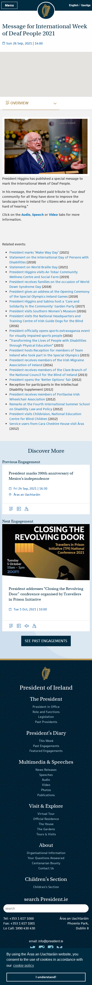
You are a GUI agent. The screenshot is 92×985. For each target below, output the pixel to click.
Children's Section (46, 887)
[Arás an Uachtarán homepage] (46, 673)
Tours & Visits (46, 834)
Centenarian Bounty (46, 863)
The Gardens (46, 829)
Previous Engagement (21, 462)
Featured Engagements (46, 751)
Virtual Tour (46, 814)
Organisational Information (46, 853)
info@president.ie (50, 941)
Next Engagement (17, 521)
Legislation (46, 717)
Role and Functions (46, 712)
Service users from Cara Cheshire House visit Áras (46, 424)
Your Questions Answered (46, 858)
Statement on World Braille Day (33, 267)
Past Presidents (46, 722)
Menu (9, 5)
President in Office (46, 707)
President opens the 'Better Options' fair (40, 379)
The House (46, 824)
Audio (46, 780)
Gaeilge (86, 5)
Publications (46, 795)
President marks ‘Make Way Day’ (34, 252)
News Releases (46, 770)
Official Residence (46, 819)
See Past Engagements (46, 640)
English (73, 5)
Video (46, 785)
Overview (17, 103)
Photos (46, 790)
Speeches (46, 775)
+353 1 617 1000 (21, 918)
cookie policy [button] (23, 965)
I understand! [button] (46, 977)
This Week (46, 741)
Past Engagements (46, 746)
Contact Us (46, 868)
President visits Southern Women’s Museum (42, 311)
